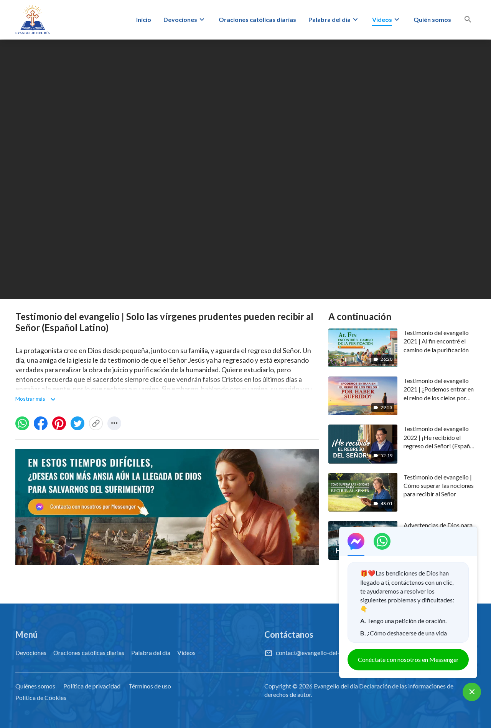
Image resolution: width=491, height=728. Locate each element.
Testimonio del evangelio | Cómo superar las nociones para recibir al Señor (439, 485)
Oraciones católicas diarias (257, 19)
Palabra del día (329, 19)
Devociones (180, 19)
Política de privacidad (91, 686)
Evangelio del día (336, 686)
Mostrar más (30, 398)
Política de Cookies (40, 697)
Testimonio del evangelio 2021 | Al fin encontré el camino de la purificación (436, 341)
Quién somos (432, 19)
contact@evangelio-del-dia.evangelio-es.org (334, 652)
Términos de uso (150, 686)
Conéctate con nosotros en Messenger (408, 659)
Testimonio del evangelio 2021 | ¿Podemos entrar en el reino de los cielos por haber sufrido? (439, 389)
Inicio (143, 19)
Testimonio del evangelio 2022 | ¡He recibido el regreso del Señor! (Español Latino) (439, 437)
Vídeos (382, 19)
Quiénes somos (35, 686)
